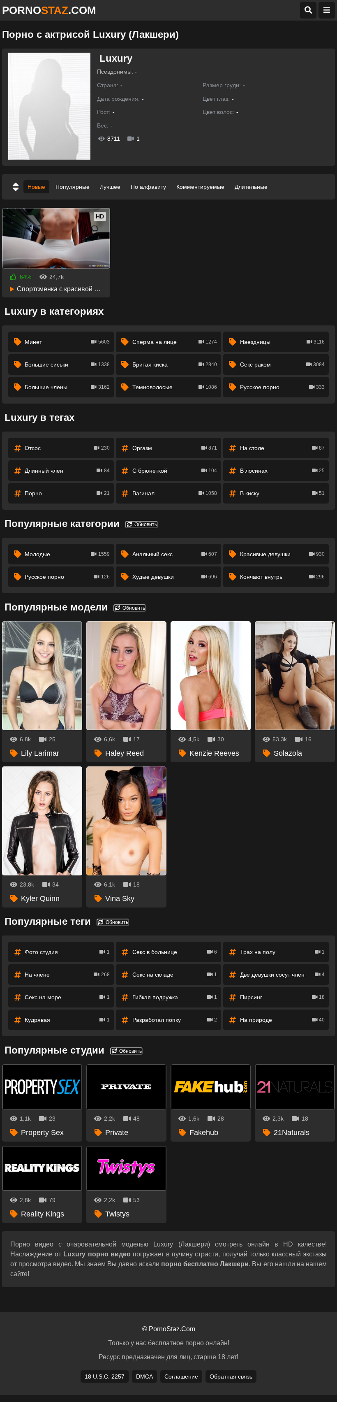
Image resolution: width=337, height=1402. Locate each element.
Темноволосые (174, 387)
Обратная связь (231, 1376)
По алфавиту (148, 186)
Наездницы (282, 342)
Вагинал (174, 493)
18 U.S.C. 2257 (105, 1376)
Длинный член (67, 470)
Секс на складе (174, 974)
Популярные (72, 186)
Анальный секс (174, 554)
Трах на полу (282, 952)
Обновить (145, 524)
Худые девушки (174, 576)
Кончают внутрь (282, 576)
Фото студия (67, 952)
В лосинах (282, 470)
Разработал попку (174, 1020)
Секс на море (67, 997)
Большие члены (67, 387)
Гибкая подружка (174, 997)
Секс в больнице (174, 952)
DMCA (144, 1376)
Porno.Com (49, 10)
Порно (67, 493)
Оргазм (174, 448)
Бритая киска (174, 364)
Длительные (251, 186)
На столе (282, 448)
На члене (67, 974)
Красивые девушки (282, 554)
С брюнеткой (174, 470)
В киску (282, 493)
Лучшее (110, 186)
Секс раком (282, 364)
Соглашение (181, 1376)
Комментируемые (200, 186)
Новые (36, 186)
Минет (67, 342)
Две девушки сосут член (282, 974)
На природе (282, 1020)
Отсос (67, 448)
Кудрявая (67, 1020)
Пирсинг (282, 997)
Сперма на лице (174, 342)
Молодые (67, 554)
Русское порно (282, 387)
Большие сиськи (67, 364)
